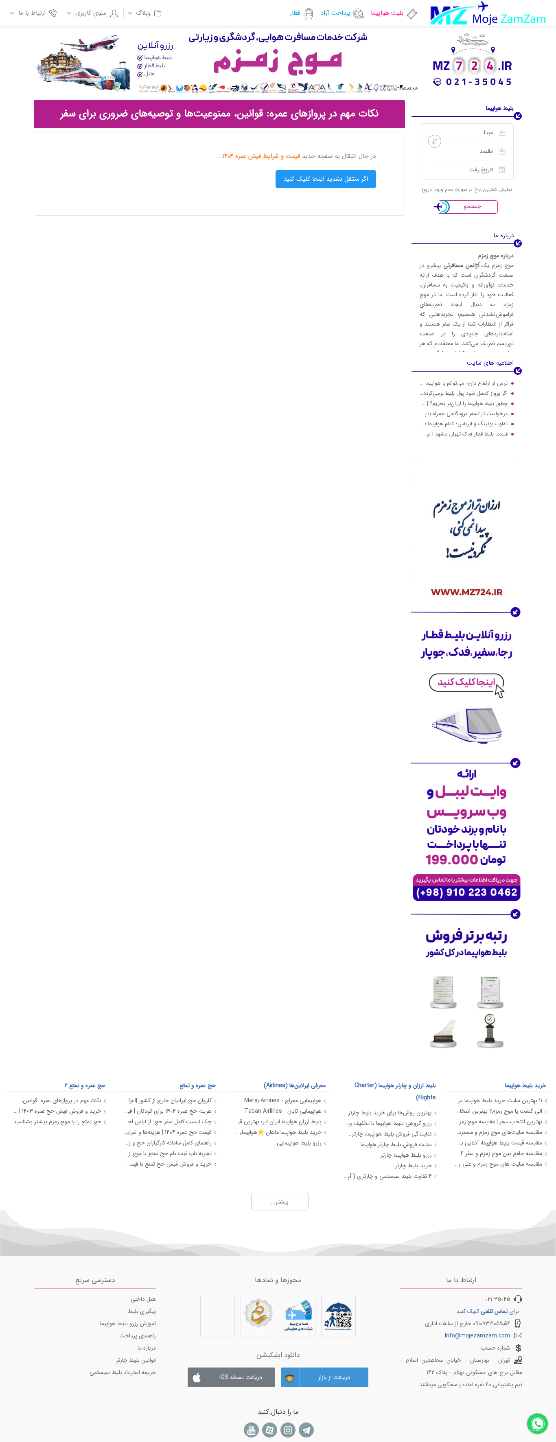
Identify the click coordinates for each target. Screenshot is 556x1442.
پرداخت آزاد (335, 13)
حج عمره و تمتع (197, 1085)
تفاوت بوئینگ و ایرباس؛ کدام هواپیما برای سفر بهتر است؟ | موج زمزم (464, 415)
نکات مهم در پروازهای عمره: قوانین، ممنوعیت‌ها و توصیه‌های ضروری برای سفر (57, 1100)
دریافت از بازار (334, 1377)
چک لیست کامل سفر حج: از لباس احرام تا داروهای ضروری (167, 1121)
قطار (295, 13)
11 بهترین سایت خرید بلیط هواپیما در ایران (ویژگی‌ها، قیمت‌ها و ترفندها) (498, 1100)
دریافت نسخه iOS (240, 1377)
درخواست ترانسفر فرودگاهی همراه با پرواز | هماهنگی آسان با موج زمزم (464, 404)
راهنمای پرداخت (137, 1335)
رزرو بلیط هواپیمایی (299, 1142)
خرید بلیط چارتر (413, 1165)
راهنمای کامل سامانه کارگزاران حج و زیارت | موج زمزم (167, 1142)
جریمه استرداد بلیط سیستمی (123, 1372)
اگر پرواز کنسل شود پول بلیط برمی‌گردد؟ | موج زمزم (464, 384)
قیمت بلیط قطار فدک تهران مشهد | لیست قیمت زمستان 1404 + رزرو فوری (464, 425)
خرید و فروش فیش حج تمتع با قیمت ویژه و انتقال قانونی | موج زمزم (167, 1164)
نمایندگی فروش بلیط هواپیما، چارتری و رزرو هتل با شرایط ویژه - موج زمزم (388, 1133)
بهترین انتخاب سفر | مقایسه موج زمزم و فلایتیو (498, 1121)
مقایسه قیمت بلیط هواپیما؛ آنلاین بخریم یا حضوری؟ (498, 1142)
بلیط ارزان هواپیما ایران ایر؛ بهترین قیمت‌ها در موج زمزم (278, 1121)
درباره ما (147, 1348)
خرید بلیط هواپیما (525, 1085)
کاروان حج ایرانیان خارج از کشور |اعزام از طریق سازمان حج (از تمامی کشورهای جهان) (167, 1100)
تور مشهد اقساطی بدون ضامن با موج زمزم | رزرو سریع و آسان (464, 435)
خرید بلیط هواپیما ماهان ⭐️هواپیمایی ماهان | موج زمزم (278, 1132)
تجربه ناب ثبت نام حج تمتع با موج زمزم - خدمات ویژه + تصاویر (167, 1153)
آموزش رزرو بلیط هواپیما (128, 1323)
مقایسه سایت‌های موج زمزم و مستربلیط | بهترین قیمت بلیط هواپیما (498, 1132)
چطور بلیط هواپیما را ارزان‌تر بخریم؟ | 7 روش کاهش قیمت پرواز (464, 394)
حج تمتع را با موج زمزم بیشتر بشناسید (57, 1121)
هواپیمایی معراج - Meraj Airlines (283, 1100)
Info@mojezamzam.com (477, 1335)
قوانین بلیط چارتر (136, 1360)
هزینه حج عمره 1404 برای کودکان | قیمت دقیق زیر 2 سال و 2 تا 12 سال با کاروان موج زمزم (167, 1111)
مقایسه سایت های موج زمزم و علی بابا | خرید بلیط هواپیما (498, 1164)
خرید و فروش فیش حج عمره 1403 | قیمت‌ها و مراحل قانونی (57, 1111)
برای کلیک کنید (487, 1311)
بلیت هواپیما (387, 13)
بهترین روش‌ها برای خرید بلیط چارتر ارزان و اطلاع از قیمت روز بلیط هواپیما (388, 1112)
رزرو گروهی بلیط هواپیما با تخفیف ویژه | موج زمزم (388, 1123)
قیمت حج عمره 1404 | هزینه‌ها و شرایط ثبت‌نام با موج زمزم (167, 1132)
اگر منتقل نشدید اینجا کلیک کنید (326, 179)
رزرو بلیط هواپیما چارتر (406, 1155)
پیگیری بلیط (142, 1311)
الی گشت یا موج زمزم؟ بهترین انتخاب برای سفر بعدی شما (498, 1111)
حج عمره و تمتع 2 (85, 1085)
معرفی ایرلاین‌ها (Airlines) (295, 1085)
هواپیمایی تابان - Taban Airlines (283, 1111)
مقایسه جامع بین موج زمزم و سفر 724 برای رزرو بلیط (498, 1153)
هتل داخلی (143, 1299)
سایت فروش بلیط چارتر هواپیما (396, 1144)
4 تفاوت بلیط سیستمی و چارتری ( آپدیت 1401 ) (388, 1176)
